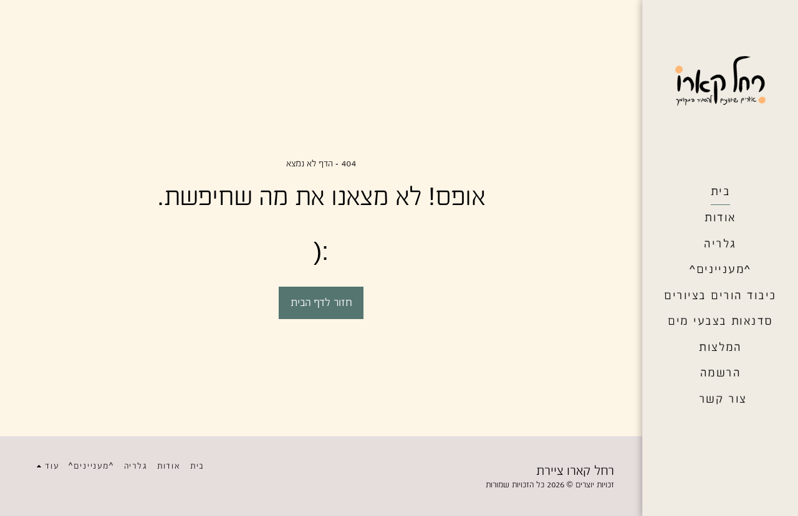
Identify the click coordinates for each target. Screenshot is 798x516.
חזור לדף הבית (321, 302)
